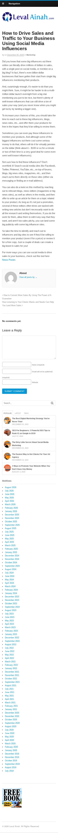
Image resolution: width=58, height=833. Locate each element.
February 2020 (11, 747)
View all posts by (28, 277)
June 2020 (9, 733)
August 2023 (10, 610)
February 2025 (11, 549)
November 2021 (12, 675)
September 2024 (12, 566)
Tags (26, 413)
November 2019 (12, 757)
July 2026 (9, 491)
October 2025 (11, 521)
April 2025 (9, 542)
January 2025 (11, 552)
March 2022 (10, 661)
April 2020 (9, 740)
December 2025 (12, 515)
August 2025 (10, 528)
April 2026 (9, 501)
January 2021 (11, 709)
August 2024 (10, 569)
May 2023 (9, 620)
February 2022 (11, 665)
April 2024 (9, 583)
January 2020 (11, 750)
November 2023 (12, 600)
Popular (8, 413)
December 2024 (12, 556)
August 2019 (10, 767)
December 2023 (12, 596)
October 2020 (11, 719)
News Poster (8, 259)
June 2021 (9, 692)
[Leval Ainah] (29, 21)
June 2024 (9, 576)
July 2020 (9, 730)
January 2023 (11, 634)
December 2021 (12, 672)
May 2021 (9, 696)
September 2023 (12, 607)
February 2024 (11, 590)
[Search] (52, 403)
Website (35, 382)
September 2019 (12, 764)
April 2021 (9, 699)
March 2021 (10, 702)
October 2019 (11, 760)
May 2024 (9, 579)
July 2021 (9, 689)
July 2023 (9, 614)
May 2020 (9, 737)
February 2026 (11, 508)
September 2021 (12, 682)
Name (38, 365)
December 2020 (12, 713)
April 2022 (9, 658)
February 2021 (11, 706)
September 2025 (12, 525)
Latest (18, 413)
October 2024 (11, 562)
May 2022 (9, 655)
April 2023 (9, 624)
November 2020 (12, 716)
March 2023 (10, 627)
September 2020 (12, 723)
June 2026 (9, 494)
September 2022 (12, 641)
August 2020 (10, 726)
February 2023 (11, 631)
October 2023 (11, 603)
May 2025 (9, 538)
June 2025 (9, 535)
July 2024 (9, 573)
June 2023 (9, 617)
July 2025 (9, 532)
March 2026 (10, 504)
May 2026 (9, 497)
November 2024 (12, 559)
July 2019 (9, 771)
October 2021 (11, 678)
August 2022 (10, 644)
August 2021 (10, 685)
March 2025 (10, 545)
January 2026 (11, 511)
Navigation (14, 3)
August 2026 (10, 487)
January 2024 (11, 593)
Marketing (30, 54)
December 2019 (12, 754)
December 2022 (12, 637)
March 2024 (10, 586)
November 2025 (12, 518)
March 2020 (10, 743)
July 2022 (9, 648)
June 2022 (9, 651)
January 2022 (11, 668)
